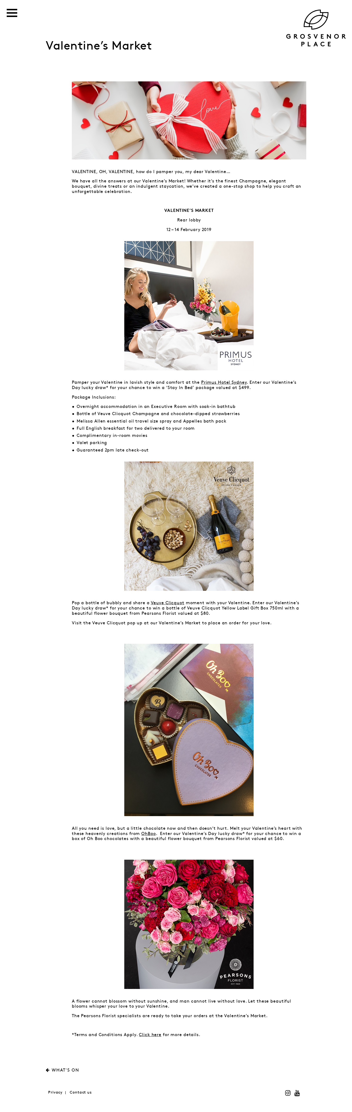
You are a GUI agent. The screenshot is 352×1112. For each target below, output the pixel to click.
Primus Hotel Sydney (224, 382)
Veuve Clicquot (167, 603)
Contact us (81, 1092)
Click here (150, 1035)
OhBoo (148, 834)
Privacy (55, 1092)
